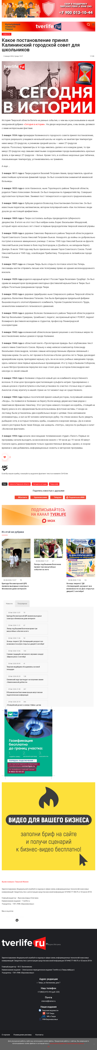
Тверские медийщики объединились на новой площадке (23, 668)
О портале (6, 1035)
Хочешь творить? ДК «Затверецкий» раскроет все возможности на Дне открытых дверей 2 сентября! (25, 642)
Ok (49, 1046)
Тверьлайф (54, 484)
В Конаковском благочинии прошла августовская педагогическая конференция (24, 693)
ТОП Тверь (50, 1013)
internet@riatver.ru (49, 1001)
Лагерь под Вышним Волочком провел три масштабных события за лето (47, 567)
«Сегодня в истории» (34, 124)
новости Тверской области (19, 484)
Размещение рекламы (23, 1035)
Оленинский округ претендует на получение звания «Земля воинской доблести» (25, 681)
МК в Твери (51, 1016)
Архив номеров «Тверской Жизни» (15, 882)
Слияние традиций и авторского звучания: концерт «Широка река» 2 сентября (25, 655)
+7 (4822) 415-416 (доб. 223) (49, 992)
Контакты (39, 1035)
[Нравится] (5, 457)
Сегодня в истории (40, 484)
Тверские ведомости (50, 1010)
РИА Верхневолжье (50, 1019)
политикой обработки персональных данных (67, 1043)
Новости (6, 34)
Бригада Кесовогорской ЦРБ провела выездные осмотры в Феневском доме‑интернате (15, 586)
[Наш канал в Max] (17, 920)
